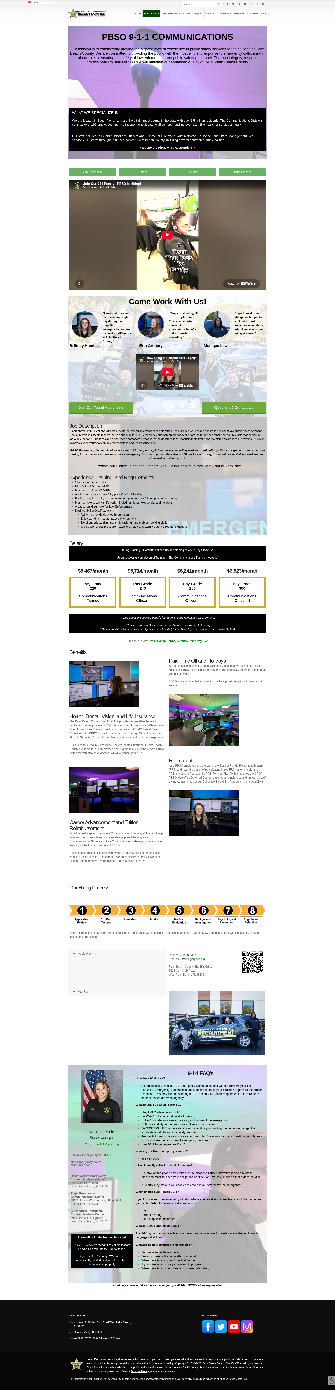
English (35, 2)
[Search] (218, 4)
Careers (224, 13)
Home (138, 13)
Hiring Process (242, 171)
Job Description (93, 171)
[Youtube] (245, 4)
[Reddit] (262, 4)
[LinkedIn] (257, 4)
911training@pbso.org (191, 959)
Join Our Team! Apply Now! (101, 407)
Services (210, 13)
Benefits (192, 171)
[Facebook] (227, 4)
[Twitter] (233, 4)
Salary (143, 171)
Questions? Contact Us (233, 407)
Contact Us (257, 13)
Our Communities (171, 13)
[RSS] (239, 4)
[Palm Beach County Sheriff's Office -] (87, 13)
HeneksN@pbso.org (106, 1144)
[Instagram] (251, 4)
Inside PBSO (150, 13)
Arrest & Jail (194, 13)
